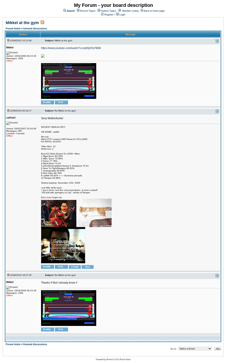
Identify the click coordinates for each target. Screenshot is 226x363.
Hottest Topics (108, 10)
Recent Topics (88, 10)
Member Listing (130, 10)
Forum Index (13, 28)
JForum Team (124, 359)
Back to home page (154, 10)
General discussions (35, 28)
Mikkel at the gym (22, 23)
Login (122, 14)
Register (108, 14)
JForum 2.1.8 (111, 359)
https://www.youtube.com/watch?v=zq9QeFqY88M (71, 48)
